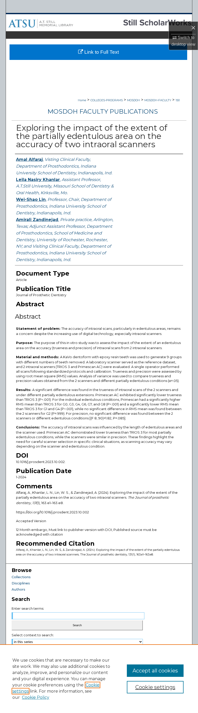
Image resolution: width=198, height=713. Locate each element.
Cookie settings (155, 687)
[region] (99, 678)
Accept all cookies (155, 671)
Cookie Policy (35, 697)
